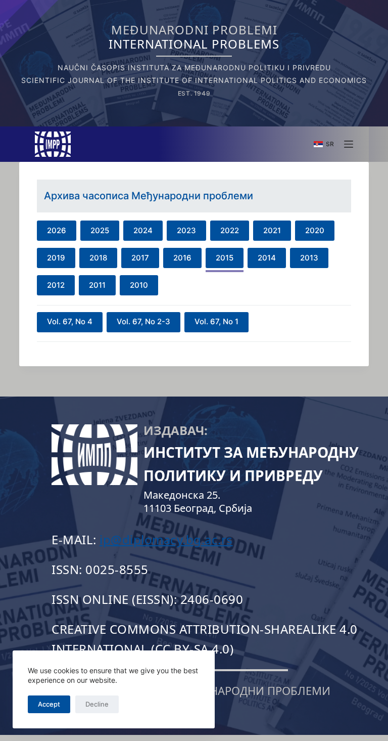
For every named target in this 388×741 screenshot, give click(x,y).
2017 (140, 258)
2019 (56, 258)
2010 (139, 285)
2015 (224, 258)
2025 (99, 230)
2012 (56, 285)
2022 (229, 230)
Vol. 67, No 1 (216, 321)
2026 (56, 230)
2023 (186, 230)
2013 (309, 258)
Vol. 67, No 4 (69, 321)
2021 (272, 230)
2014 (267, 258)
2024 (143, 230)
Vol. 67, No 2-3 (143, 321)
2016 (182, 258)
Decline (97, 704)
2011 (97, 285)
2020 (314, 230)
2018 (98, 258)
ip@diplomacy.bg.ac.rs (166, 539)
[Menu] (348, 144)
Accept (49, 704)
